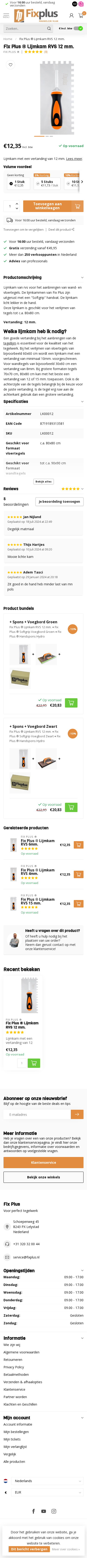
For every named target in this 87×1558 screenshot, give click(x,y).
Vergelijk (9, 1454)
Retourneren (12, 1359)
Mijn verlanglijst (15, 1446)
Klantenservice (43, 1162)
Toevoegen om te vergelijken (23, 230)
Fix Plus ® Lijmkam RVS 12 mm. (42, 39)
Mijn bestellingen (16, 1432)
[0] (81, 15)
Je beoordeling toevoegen (59, 501)
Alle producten (14, 1461)
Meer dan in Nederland (43, 254)
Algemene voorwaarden (21, 1352)
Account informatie (17, 1424)
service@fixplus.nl (26, 1257)
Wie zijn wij (11, 1344)
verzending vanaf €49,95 (38, 248)
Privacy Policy (13, 1367)
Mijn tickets (12, 1439)
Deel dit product (59, 230)
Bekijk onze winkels (43, 1177)
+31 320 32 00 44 (26, 1244)
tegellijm (9, 343)
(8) (45, 52)
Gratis (14, 248)
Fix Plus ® (11, 52)
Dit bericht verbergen (29, 1549)
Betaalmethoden (16, 1374)
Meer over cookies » (66, 1549)
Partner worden (15, 1397)
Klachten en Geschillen (20, 1404)
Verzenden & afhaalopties (22, 1382)
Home (7, 39)
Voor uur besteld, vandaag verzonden (32, 3)
